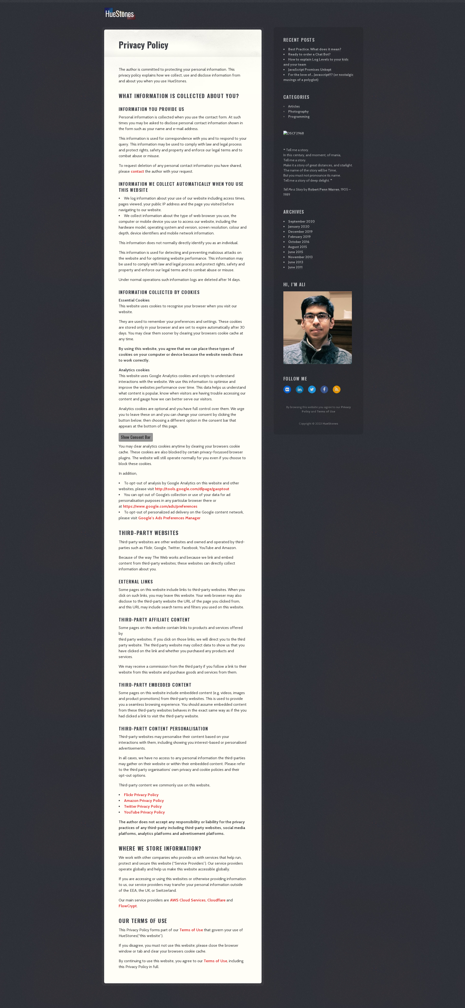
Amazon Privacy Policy (144, 800)
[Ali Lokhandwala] (293, 133)
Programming (299, 116)
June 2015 (295, 252)
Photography (298, 111)
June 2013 (295, 262)
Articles (294, 106)
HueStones (330, 423)
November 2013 (300, 257)
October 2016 (298, 242)
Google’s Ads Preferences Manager (169, 518)
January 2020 (299, 226)
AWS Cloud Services (188, 900)
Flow (123, 906)
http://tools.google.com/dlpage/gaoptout (192, 489)
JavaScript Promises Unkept (309, 69)
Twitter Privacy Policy (143, 806)
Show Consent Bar (136, 437)
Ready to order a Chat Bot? (309, 54)
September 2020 (301, 221)
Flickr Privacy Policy (141, 794)
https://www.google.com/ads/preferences (160, 506)
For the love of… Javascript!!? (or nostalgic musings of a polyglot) (318, 77)
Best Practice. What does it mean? (314, 49)
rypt (133, 906)
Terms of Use (190, 930)
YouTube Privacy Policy (144, 812)
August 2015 (297, 247)
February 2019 (299, 236)
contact (137, 171)
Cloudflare (216, 900)
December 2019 (300, 231)
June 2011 (295, 267)
